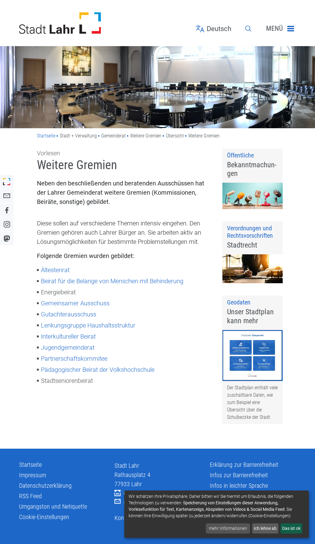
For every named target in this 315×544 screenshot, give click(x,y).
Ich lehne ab (265, 528)
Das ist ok (291, 528)
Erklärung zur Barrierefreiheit (244, 464)
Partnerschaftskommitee (74, 358)
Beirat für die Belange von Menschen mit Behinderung (112, 281)
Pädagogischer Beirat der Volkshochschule (97, 369)
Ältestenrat (55, 270)
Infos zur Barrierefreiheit (239, 475)
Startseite (46, 136)
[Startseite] (62, 23)
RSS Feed (30, 496)
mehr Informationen (228, 528)
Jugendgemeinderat (67, 347)
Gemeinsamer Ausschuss (75, 303)
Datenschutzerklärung (45, 485)
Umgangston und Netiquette (53, 506)
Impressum (32, 475)
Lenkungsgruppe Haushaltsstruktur (88, 325)
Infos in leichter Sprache (239, 485)
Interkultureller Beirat (68, 336)
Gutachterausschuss (68, 314)
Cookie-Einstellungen (44, 517)
